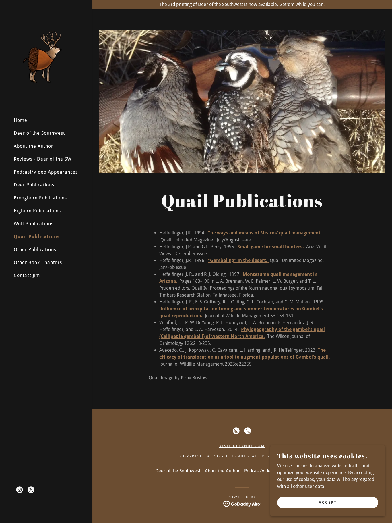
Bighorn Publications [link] (37, 211)
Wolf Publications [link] (33, 223)
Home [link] (20, 120)
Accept (328, 502)
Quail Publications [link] (37, 236)
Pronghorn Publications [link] (40, 198)
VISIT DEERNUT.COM (242, 446)
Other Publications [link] (35, 249)
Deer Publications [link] (34, 185)
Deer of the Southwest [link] (39, 133)
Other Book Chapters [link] (38, 262)
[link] (42, 56)
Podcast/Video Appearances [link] (46, 172)
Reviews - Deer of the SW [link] (42, 159)
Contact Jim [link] (27, 275)
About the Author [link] (33, 146)
